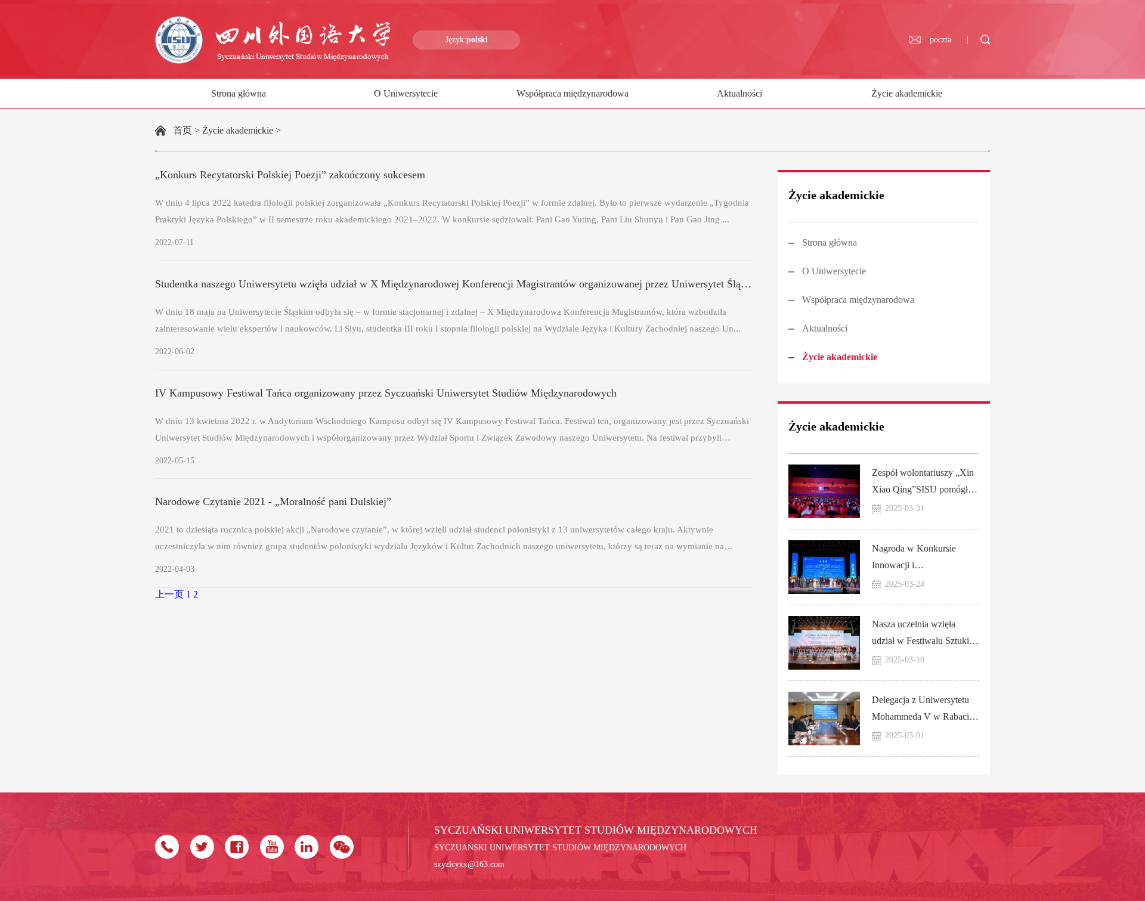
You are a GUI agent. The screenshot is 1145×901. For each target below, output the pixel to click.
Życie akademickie (906, 93)
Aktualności (739, 93)
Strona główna (238, 93)
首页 (182, 130)
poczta (940, 39)
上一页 (169, 594)
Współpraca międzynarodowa (572, 93)
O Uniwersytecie (406, 93)
